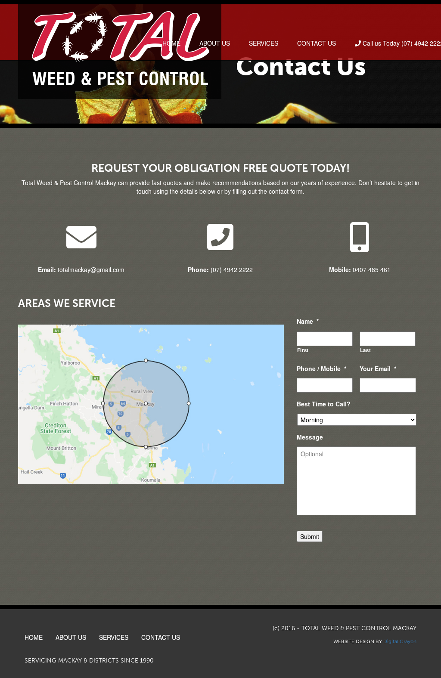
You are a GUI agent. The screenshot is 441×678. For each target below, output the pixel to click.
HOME (171, 43)
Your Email (378, 368)
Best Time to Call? (324, 404)
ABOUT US (214, 43)
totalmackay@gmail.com (81, 269)
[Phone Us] (220, 237)
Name (308, 321)
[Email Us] (81, 237)
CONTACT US (316, 43)
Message (310, 437)
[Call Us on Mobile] (360, 237)
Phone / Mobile (321, 368)
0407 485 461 (360, 269)
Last (365, 350)
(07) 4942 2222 (220, 269)
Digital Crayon (399, 641)
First (303, 350)
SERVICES (263, 43)
